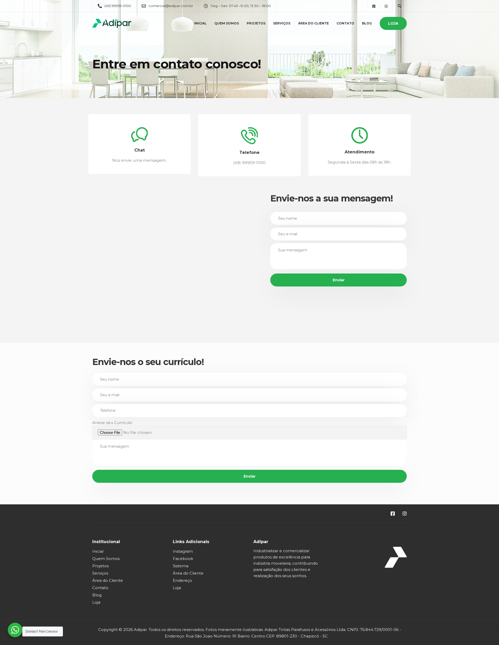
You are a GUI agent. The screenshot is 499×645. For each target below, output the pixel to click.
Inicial (200, 23)
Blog (367, 23)
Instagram (183, 551)
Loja (393, 23)
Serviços (281, 23)
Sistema (180, 565)
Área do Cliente (313, 23)
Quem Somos (226, 23)
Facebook (183, 558)
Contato (345, 23)
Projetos (256, 23)
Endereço (182, 580)
